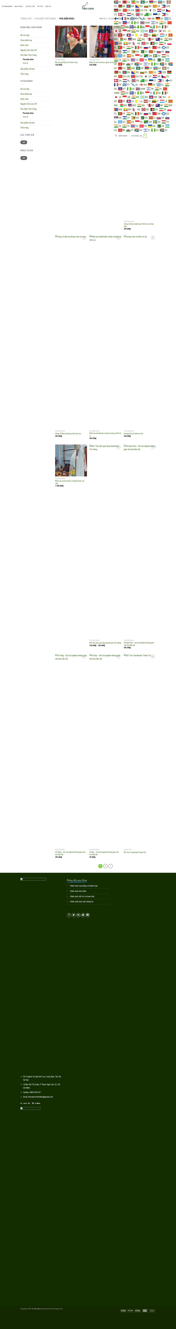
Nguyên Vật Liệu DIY (28, 50)
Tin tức (40, 6)
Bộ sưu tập (30, 6)
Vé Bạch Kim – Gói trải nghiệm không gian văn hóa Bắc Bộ (139, 644)
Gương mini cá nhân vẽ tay (133, 433)
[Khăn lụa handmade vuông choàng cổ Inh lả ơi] (105, 332)
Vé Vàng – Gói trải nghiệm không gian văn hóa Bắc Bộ (70, 853)
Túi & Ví (25, 63)
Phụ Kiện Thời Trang (45, 18)
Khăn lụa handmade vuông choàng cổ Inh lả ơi (105, 434)
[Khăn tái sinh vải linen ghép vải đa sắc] (105, 42)
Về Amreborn (7, 6)
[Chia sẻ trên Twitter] (74, 915)
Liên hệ (48, 6)
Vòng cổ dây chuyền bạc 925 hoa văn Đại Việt (139, 225)
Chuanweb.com (57, 1309)
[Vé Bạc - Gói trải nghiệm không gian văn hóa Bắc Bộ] (105, 751)
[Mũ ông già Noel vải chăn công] (71, 42)
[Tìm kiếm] (116, 135)
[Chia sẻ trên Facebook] (69, 915)
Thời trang (24, 74)
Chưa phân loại (26, 40)
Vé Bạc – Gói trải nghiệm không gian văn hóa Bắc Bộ (104, 853)
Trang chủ (25, 18)
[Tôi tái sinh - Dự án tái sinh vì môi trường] (88, 6)
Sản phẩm (18, 6)
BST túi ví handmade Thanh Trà (135, 852)
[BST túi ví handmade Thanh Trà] (140, 751)
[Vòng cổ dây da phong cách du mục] (71, 332)
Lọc (23, 142)
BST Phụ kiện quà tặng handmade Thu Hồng (105, 643)
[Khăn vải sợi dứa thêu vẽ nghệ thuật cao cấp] (71, 460)
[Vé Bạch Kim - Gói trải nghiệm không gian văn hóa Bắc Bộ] (140, 541)
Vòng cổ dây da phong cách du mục (68, 433)
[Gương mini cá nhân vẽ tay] (140, 332)
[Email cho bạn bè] (78, 915)
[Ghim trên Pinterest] (83, 915)
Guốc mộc (24, 45)
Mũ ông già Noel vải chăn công (66, 62)
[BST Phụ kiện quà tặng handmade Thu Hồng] (105, 541)
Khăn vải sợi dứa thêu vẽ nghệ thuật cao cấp (69, 482)
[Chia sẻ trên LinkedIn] (88, 915)
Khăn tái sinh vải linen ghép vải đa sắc (103, 62)
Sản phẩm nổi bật (27, 69)
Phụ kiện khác (28, 59)
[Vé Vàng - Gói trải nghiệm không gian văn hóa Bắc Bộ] (71, 751)
